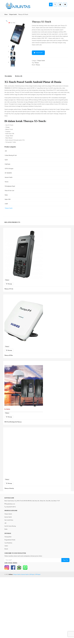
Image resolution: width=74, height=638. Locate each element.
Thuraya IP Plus (8, 355)
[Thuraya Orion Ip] (23, 430)
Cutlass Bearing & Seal (11, 155)
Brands (6, 549)
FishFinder (7, 164)
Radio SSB (7, 199)
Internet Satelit (8, 177)
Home (6, 14)
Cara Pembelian (8, 543)
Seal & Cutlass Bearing (10, 526)
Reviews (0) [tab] (18, 76)
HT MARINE (8, 173)
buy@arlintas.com (10, 504)
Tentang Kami (8, 536)
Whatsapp (39, 52)
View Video (12, 22)
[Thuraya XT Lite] (23, 231)
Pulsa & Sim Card (9, 190)
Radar (6, 195)
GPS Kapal (37, 574)
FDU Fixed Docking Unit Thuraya (13, 422)
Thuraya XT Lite (8, 288)
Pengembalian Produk (10, 539)
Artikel (6, 545)
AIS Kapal (31, 574)
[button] (6, 21)
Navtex (6, 181)
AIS (6, 151)
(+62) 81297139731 (11, 506)
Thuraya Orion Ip (9, 488)
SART (6, 203)
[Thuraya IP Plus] (23, 297)
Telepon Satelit (13, 14)
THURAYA (7, 88)
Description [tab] (8, 76)
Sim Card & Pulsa (9, 520)
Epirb (6, 159)
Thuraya (36, 62)
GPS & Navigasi (9, 168)
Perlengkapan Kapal (10, 186)
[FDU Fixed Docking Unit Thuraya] (23, 364)
